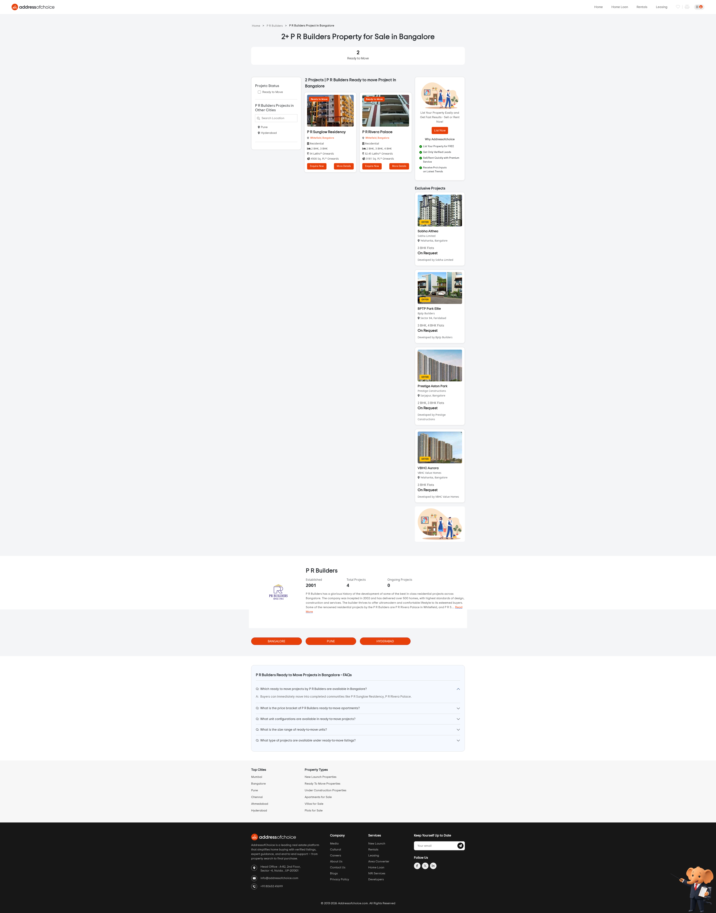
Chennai (257, 797)
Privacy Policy (339, 879)
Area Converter (378, 861)
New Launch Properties (320, 776)
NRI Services (376, 873)
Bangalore (328, 138)
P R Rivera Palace (377, 132)
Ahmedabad (259, 803)
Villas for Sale (314, 803)
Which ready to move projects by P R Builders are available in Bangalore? (311, 688)
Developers (376, 879)
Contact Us (337, 867)
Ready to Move (358, 55)
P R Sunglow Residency (326, 132)
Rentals (642, 7)
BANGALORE (276, 641)
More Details (344, 166)
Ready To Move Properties (322, 783)
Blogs (334, 873)
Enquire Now (317, 166)
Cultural (335, 849)
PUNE (331, 641)
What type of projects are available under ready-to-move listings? (306, 740)
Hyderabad (269, 132)
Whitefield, (316, 138)
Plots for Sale (314, 810)
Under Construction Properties (325, 790)
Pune (264, 127)
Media (334, 843)
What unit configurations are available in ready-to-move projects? (305, 719)
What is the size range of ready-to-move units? (291, 729)
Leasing (661, 7)
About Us (336, 861)
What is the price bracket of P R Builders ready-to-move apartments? (308, 708)
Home (598, 7)
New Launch (376, 843)
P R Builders (275, 25)
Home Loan (619, 7)
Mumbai (256, 776)
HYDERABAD (385, 641)
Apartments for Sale (318, 797)
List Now (440, 130)
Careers (335, 855)
